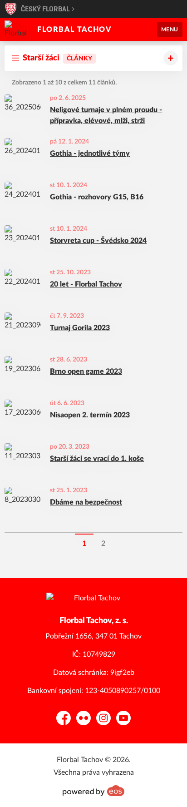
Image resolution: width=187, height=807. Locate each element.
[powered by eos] (93, 790)
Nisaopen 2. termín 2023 (90, 415)
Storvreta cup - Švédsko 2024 (98, 240)
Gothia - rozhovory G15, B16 (96, 197)
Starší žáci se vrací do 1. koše (97, 458)
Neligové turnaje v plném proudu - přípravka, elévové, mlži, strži (106, 115)
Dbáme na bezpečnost (86, 502)
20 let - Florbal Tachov (86, 284)
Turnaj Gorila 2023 (80, 328)
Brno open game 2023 (86, 371)
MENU (169, 29)
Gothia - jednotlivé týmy (90, 153)
